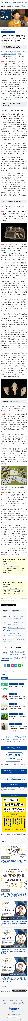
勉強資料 (20, 1002)
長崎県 (4, 674)
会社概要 (11, 1000)
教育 (13, 671)
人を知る (9, 671)
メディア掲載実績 (13, 1003)
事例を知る (5, 671)
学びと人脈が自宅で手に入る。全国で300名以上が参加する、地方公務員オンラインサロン (18, 652)
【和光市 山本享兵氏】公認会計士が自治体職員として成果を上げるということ (18, 729)
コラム (21, 1000)
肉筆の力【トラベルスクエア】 (17, 686)
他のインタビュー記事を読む (14, 647)
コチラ (24, 6)
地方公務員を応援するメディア (14, 1014)
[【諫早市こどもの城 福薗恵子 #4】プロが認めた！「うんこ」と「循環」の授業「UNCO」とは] (15, 665)
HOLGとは (5, 1000)
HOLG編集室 (13, 1002)
